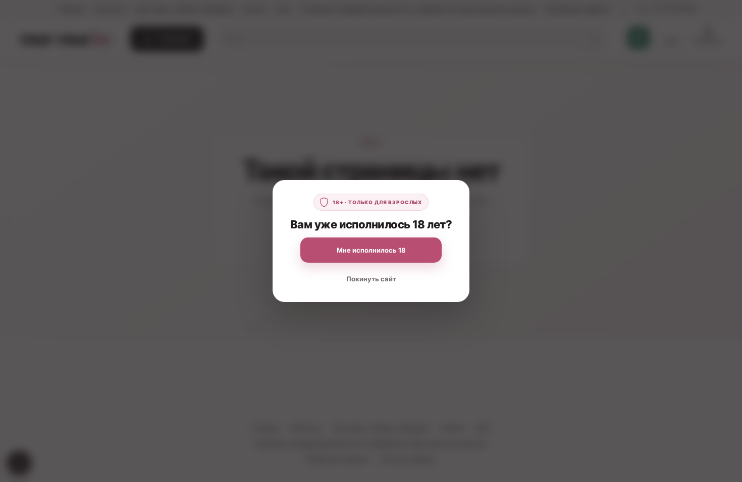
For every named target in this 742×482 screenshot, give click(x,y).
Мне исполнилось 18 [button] (371, 250)
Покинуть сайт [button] (371, 279)
